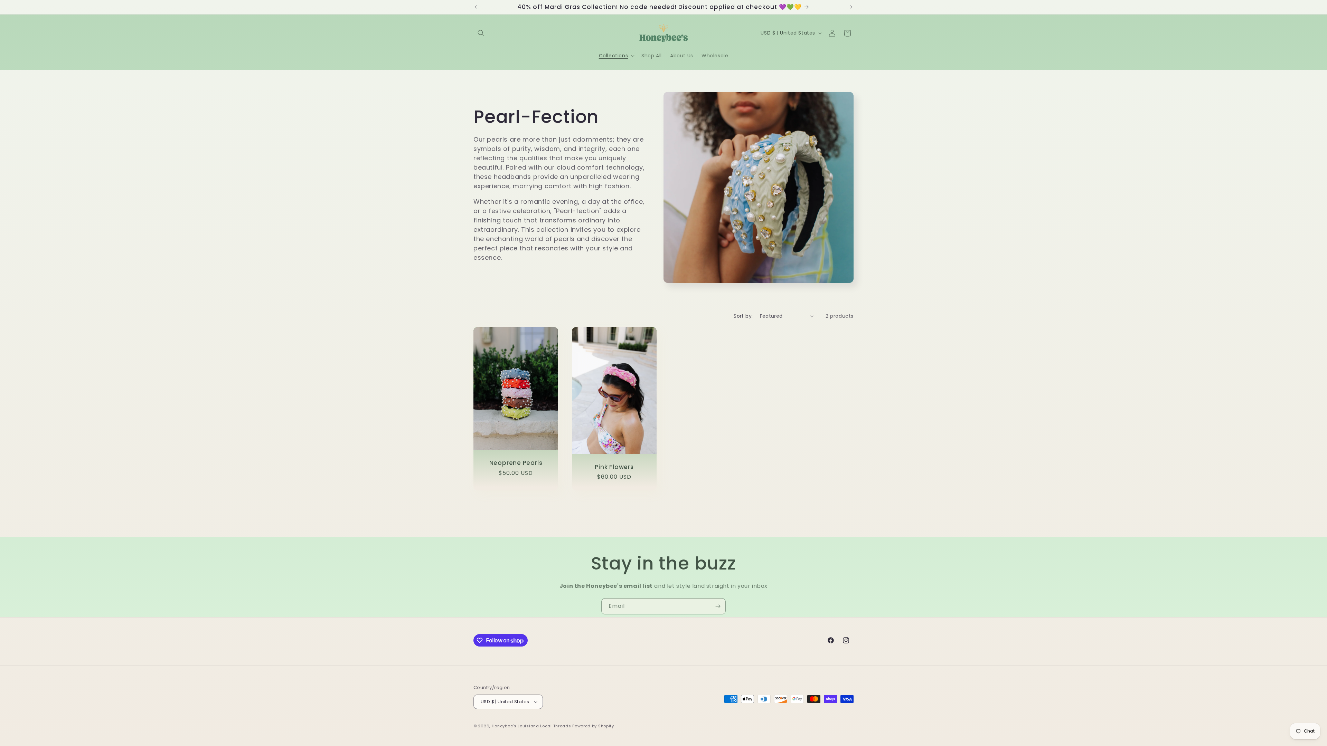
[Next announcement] (851, 6)
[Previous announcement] (475, 6)
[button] (481, 33)
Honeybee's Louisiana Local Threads (532, 726)
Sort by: (743, 316)
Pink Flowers (614, 466)
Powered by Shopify (593, 726)
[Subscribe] (717, 606)
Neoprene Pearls (516, 463)
